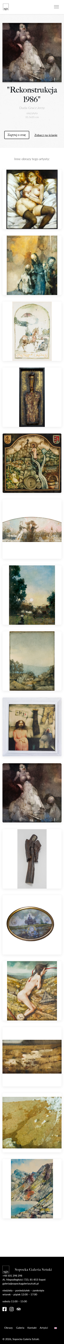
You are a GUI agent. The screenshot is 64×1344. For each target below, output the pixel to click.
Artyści (44, 1327)
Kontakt (32, 1327)
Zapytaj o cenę (17, 135)
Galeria (20, 1327)
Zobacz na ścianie (45, 135)
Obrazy (8, 1327)
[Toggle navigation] (56, 6)
